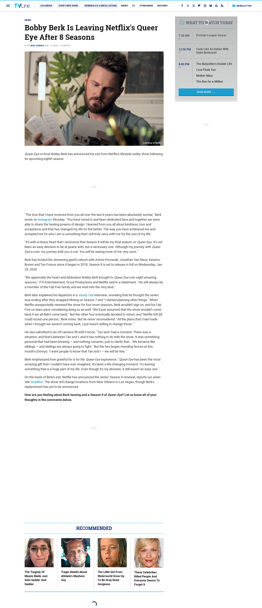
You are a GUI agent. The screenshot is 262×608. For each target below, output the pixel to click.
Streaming (146, 5)
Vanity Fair (85, 295)
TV (133, 5)
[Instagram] (205, 5)
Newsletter (244, 6)
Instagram (45, 219)
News (124, 5)
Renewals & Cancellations (101, 5)
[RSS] (222, 5)
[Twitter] (187, 5)
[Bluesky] (210, 5)
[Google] (216, 5)
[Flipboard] (199, 5)
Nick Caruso (37, 45)
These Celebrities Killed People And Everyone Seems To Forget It (147, 578)
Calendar (46, 5)
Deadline (36, 382)
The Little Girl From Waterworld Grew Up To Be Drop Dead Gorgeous (111, 578)
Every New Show (68, 5)
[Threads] (193, 5)
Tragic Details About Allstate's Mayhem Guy (74, 576)
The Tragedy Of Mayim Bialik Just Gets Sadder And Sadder (36, 578)
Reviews (162, 5)
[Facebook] (182, 5)
